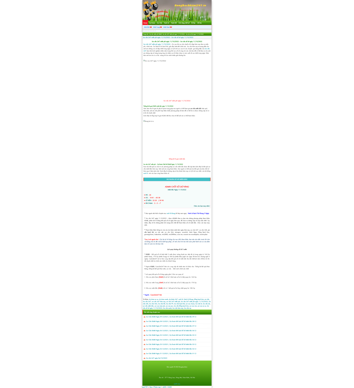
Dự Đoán (152, 23)
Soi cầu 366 (153, 304)
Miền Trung (156, 27)
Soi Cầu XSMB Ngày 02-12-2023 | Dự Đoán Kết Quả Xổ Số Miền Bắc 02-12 (171, 349)
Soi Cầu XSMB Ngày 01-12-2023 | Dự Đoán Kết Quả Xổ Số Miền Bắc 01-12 (171, 353)
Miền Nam (166, 27)
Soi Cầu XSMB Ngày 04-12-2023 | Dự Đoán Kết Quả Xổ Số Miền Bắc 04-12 (171, 340)
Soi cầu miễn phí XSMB (155, 34)
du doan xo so (153, 299)
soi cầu (207, 299)
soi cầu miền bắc (148, 306)
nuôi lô (181, 299)
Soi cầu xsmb (167, 308)
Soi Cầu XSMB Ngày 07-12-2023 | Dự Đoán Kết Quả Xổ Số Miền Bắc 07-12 (171, 326)
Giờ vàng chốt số (184, 23)
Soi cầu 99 (169, 304)
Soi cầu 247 (147, 301)
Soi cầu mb (206, 304)
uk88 (164, 387)
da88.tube (177, 384)
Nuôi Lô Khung (188, 299)
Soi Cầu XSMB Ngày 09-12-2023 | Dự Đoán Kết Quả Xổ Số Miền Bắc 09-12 (171, 317)
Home (145, 23)
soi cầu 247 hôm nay (158, 301)
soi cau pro (169, 306)
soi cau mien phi (160, 306)
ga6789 (145, 387)
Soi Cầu (159, 23)
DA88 (170, 387)
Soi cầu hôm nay (177, 308)
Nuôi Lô (166, 23)
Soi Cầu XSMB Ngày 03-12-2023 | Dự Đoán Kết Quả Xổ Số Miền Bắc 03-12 (171, 344)
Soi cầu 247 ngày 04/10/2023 (156, 358)
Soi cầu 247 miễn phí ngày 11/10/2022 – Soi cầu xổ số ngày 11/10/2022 (168, 37)
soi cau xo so (202, 306)
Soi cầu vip (187, 308)
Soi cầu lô (198, 304)
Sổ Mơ (199, 23)
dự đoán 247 (173, 299)
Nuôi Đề (174, 23)
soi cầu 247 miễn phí (173, 301)
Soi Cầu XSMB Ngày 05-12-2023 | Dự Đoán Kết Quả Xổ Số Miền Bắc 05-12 (171, 335)
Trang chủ (145, 34)
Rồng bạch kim (199, 299)
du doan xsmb (163, 299)
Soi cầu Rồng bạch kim (181, 306)
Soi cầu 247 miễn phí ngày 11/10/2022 (194, 301)
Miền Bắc (147, 27)
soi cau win (193, 306)
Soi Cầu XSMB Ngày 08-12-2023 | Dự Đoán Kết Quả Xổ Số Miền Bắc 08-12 (171, 321)
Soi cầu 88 (161, 304)
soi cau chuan (190, 304)
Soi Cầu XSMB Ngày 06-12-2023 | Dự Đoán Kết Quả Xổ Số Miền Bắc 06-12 (171, 330)
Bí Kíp (193, 23)
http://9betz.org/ (155, 387)
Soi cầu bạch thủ (179, 304)
